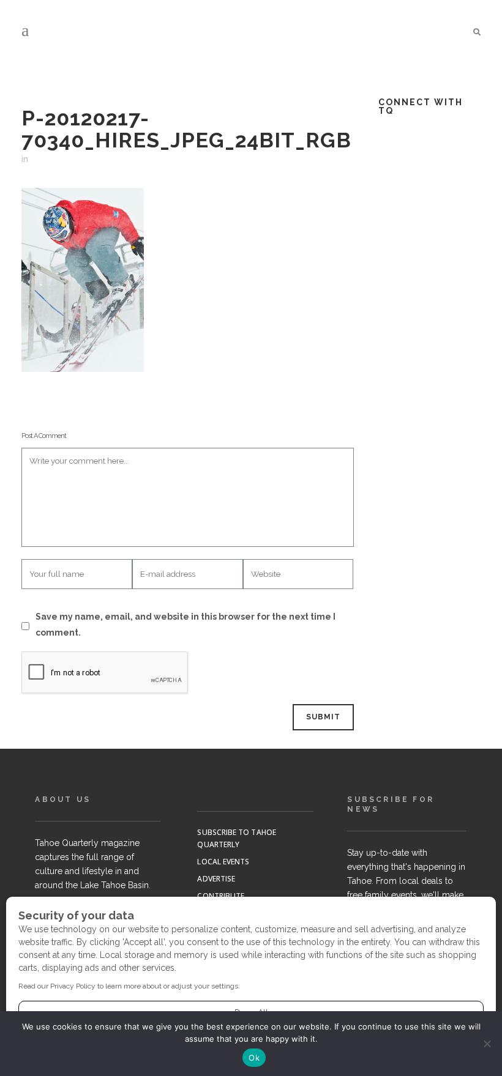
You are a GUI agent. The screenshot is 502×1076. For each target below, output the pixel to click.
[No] (487, 1043)
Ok (254, 1058)
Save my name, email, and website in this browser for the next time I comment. (185, 624)
